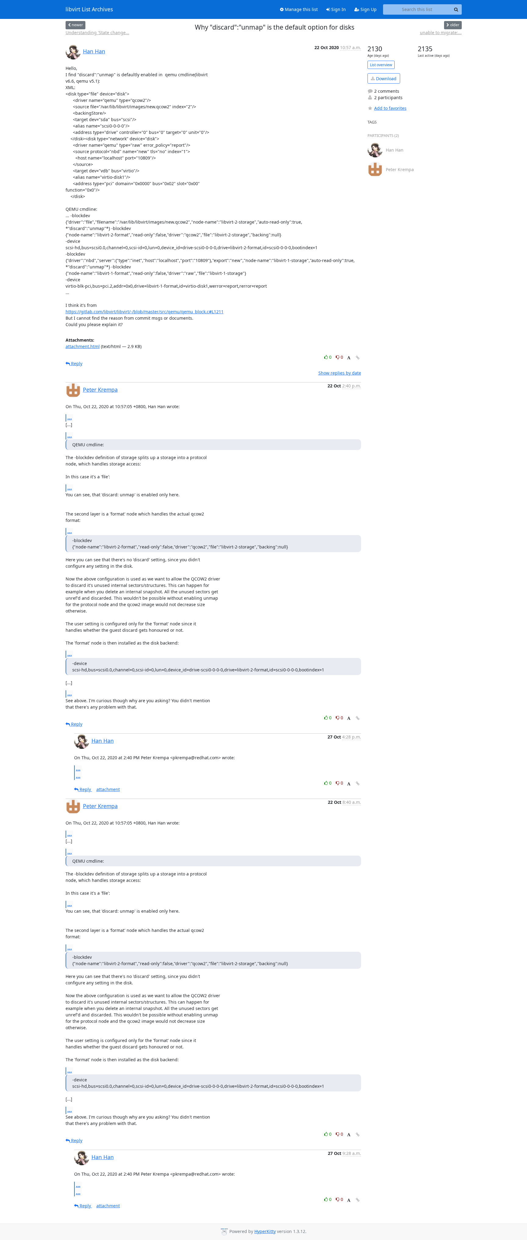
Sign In (338, 9)
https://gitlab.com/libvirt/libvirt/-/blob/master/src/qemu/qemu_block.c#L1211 (145, 311)
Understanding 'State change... (97, 32)
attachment (108, 789)
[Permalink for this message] (357, 358)
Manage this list (301, 9)
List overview (381, 64)
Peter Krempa (100, 389)
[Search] (456, 9)
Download (385, 78)
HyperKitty (265, 1231)
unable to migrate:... (441, 32)
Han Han (94, 51)
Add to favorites (390, 108)
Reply (76, 363)
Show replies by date (339, 373)
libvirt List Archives (89, 9)
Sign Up (368, 9)
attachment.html (83, 346)
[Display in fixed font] (349, 358)
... (69, 417)
